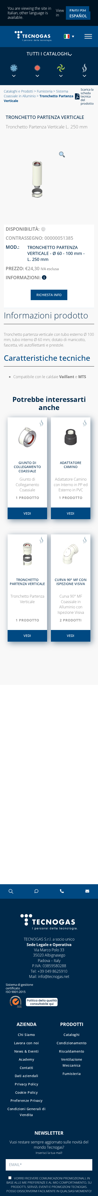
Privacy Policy (26, 1084)
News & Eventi (26, 1051)
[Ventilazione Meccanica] (61, 68)
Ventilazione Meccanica (71, 1062)
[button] (70, 36)
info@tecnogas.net (53, 976)
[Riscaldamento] (37, 68)
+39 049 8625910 (52, 971)
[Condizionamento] (14, 68)
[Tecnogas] (49, 934)
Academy (26, 1059)
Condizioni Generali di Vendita (26, 1112)
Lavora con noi (26, 1043)
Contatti (26, 1067)
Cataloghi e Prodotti (18, 91)
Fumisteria (44, 91)
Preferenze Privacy (26, 1100)
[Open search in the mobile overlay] (11, 891)
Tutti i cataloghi (48, 54)
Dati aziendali (26, 1076)
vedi (27, 513)
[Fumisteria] (84, 68)
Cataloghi (72, 1034)
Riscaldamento (71, 1051)
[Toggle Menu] (88, 36)
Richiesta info (49, 295)
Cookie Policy (26, 1092)
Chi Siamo (26, 1034)
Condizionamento (72, 1043)
